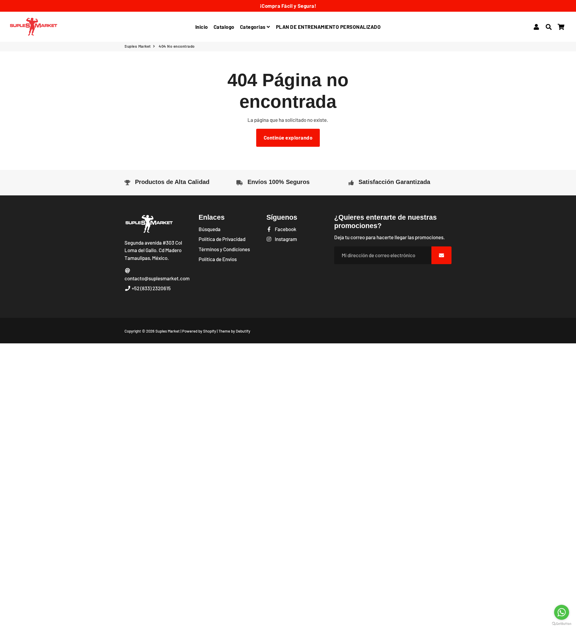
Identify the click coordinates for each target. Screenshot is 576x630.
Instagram (285, 239)
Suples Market (137, 46)
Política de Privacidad (222, 239)
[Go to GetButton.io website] (561, 624)
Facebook (285, 229)
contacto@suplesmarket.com (157, 278)
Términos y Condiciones (224, 249)
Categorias (253, 27)
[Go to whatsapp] (561, 612)
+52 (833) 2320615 (151, 288)
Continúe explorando (288, 137)
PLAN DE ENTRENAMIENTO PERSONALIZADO (328, 27)
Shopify (209, 331)
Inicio (201, 27)
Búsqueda (209, 229)
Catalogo (224, 27)
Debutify (243, 331)
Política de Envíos (218, 259)
